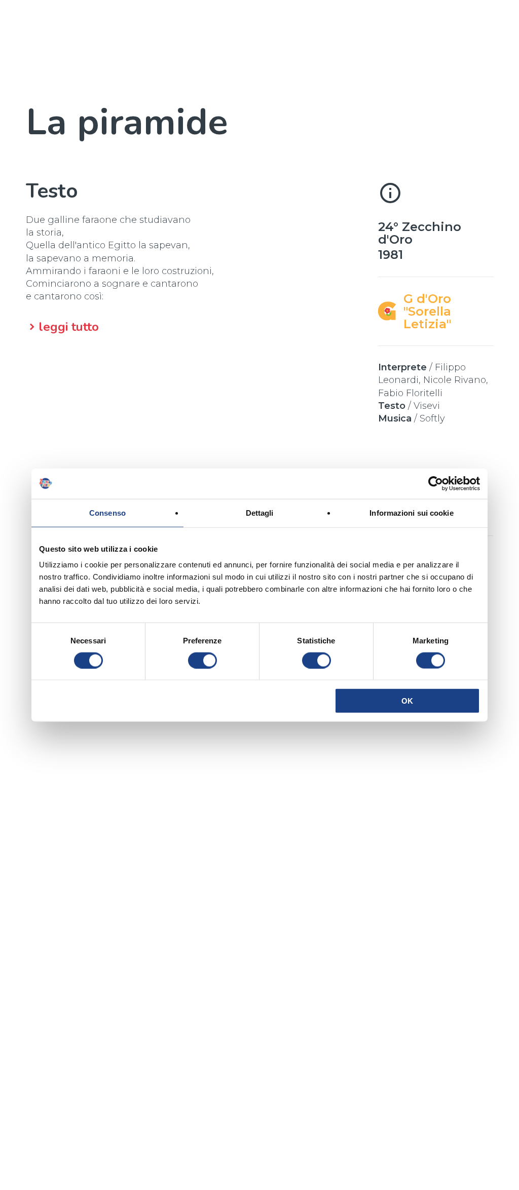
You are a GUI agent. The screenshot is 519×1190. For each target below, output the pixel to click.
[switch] (202, 660)
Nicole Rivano (454, 380)
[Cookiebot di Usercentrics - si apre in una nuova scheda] (435, 483)
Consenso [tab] (107, 512)
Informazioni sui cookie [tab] (411, 512)
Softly (432, 418)
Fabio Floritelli (410, 393)
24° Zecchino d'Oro (419, 233)
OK (407, 701)
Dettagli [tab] (260, 512)
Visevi (427, 405)
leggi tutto (69, 327)
